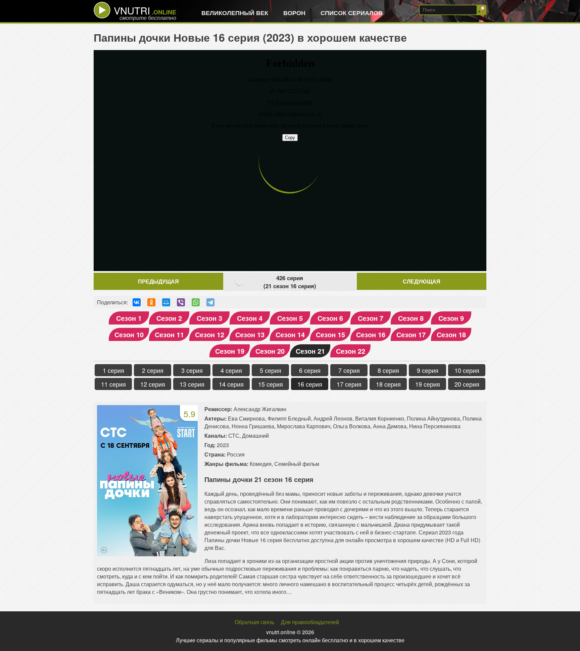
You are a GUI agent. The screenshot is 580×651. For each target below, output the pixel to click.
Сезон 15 (330, 334)
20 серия (466, 384)
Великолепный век (234, 12)
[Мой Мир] (166, 302)
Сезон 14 (290, 334)
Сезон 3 (209, 318)
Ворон (294, 12)
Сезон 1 (129, 318)
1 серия (113, 370)
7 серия (349, 370)
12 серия (152, 384)
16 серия (309, 384)
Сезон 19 (229, 351)
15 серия (270, 384)
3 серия (192, 370)
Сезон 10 (129, 334)
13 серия (192, 384)
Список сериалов (352, 12)
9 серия (427, 370)
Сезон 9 (451, 318)
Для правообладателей (310, 622)
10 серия (466, 370)
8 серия (388, 370)
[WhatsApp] (196, 302)
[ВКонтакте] (137, 302)
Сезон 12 (209, 334)
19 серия (427, 384)
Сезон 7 (370, 318)
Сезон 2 (169, 318)
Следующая (421, 281)
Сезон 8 (411, 318)
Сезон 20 (270, 351)
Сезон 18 (451, 334)
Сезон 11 (169, 334)
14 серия (231, 384)
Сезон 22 (350, 351)
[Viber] (181, 302)
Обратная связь (254, 622)
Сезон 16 (370, 334)
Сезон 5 (290, 318)
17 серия (349, 384)
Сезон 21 (310, 351)
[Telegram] (210, 302)
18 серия (388, 384)
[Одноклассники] (151, 302)
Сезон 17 (411, 334)
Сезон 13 (249, 334)
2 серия (152, 370)
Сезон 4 (249, 318)
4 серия (231, 370)
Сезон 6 (330, 318)
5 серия (270, 370)
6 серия (310, 370)
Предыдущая (158, 281)
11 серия (113, 384)
